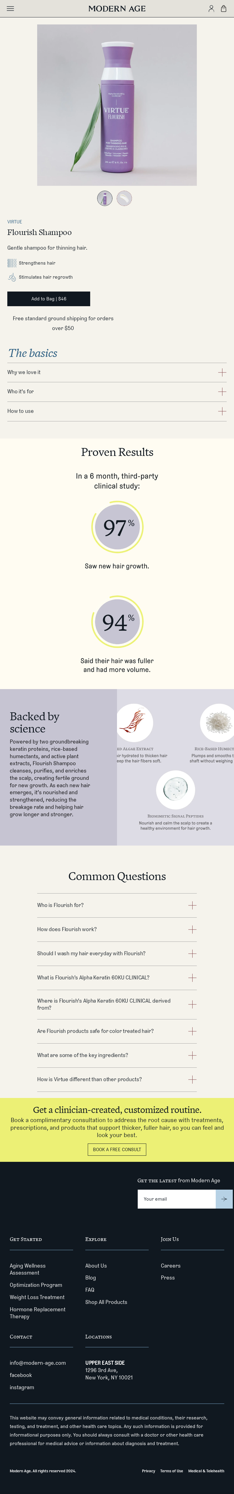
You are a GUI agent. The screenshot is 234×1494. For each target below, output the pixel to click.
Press (168, 1277)
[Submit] (224, 1199)
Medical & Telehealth (206, 1470)
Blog (90, 1277)
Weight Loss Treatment (37, 1297)
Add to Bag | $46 (48, 299)
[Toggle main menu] (10, 8)
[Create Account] (211, 8)
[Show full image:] (104, 198)
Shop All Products (106, 1302)
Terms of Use (171, 1470)
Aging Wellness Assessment (28, 1269)
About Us (96, 1265)
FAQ (89, 1290)
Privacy (148, 1470)
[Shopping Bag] (224, 8)
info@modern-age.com (38, 1363)
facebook (21, 1375)
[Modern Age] (117, 8)
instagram (22, 1387)
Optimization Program (36, 1285)
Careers (171, 1265)
